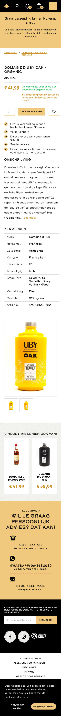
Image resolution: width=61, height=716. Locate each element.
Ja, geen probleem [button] (43, 706)
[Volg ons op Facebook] (10, 637)
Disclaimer (29, 667)
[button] (17, 6)
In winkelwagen (32, 111)
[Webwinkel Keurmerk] (39, 637)
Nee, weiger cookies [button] (17, 706)
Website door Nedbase (30, 676)
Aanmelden (46, 620)
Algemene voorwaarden (29, 663)
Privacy (29, 672)
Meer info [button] (22, 697)
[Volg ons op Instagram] (24, 637)
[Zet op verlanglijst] (54, 112)
